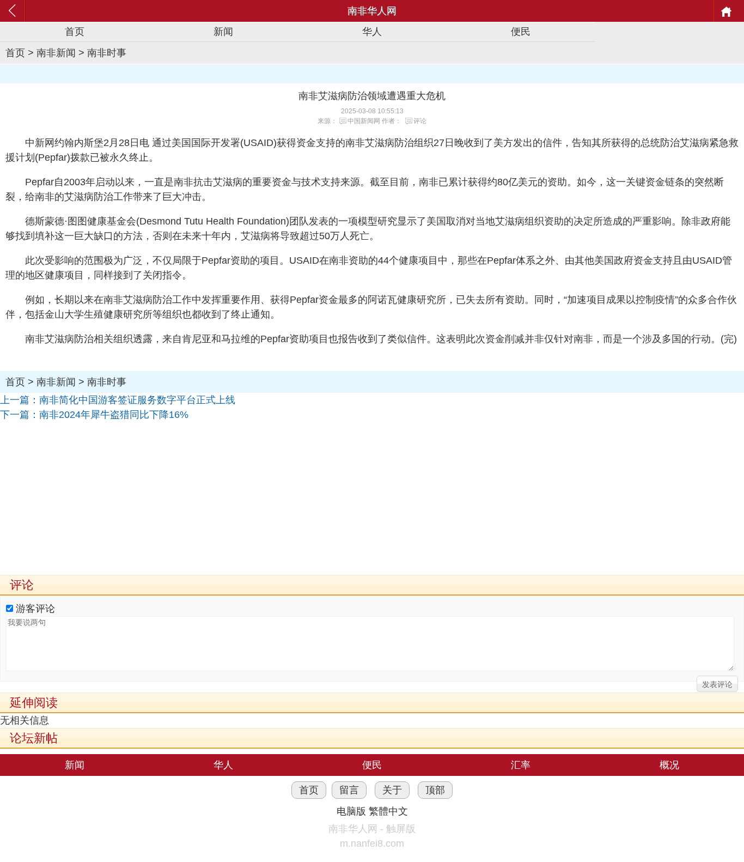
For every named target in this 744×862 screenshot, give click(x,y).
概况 (669, 765)
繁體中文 (388, 811)
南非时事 (106, 52)
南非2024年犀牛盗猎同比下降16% (113, 414)
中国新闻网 (363, 121)
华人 (372, 31)
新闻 (223, 31)
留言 (349, 790)
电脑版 (351, 811)
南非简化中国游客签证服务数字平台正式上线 (137, 399)
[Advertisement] (327, 498)
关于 (392, 790)
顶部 (435, 790)
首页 (74, 31)
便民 (520, 31)
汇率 (520, 765)
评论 (419, 121)
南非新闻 (56, 52)
